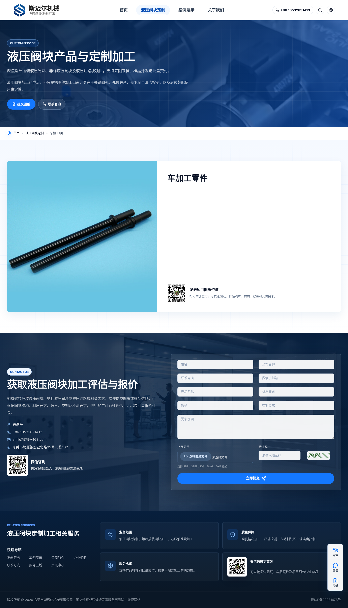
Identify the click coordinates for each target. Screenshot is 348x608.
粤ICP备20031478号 (326, 600)
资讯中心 (57, 565)
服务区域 (35, 565)
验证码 (263, 447)
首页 (16, 133)
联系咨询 (54, 104)
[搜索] (320, 10)
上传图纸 (183, 447)
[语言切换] (331, 10)
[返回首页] (38, 10)
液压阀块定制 (35, 133)
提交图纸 (23, 104)
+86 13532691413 (27, 432)
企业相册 (80, 558)
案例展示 (35, 558)
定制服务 (13, 558)
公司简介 (57, 558)
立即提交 (253, 478)
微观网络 (133, 600)
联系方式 (13, 565)
